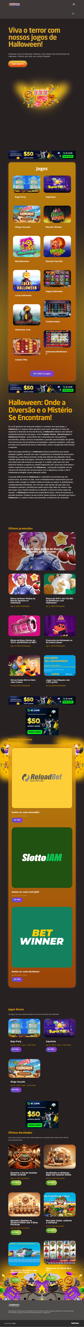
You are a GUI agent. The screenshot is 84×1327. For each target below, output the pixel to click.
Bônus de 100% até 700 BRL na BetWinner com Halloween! (59, 600)
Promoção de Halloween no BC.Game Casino (59, 641)
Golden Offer (21, 360)
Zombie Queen (53, 321)
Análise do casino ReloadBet (25, 813)
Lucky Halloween (23, 295)
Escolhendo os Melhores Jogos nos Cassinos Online (58, 1174)
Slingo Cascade (22, 227)
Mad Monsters (22, 261)
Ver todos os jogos (42, 373)
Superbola (51, 197)
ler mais (17, 820)
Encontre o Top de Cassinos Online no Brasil (23, 1174)
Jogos (23, 1045)
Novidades (25, 1178)
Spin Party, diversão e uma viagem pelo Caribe (23, 1271)
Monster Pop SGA (54, 261)
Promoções (25, 606)
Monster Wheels (54, 227)
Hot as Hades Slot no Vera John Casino (22, 681)
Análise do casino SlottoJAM (25, 892)
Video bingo (31, 1045)
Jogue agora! (18, 64)
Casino (25, 816)
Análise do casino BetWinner (26, 972)
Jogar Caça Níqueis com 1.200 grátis (58, 681)
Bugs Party (20, 197)
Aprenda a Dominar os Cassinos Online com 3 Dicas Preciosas (24, 1223)
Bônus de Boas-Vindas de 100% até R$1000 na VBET (23, 641)
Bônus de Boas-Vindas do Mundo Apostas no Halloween (42, 550)
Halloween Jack (22, 329)
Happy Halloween (54, 291)
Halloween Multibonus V (56, 352)
